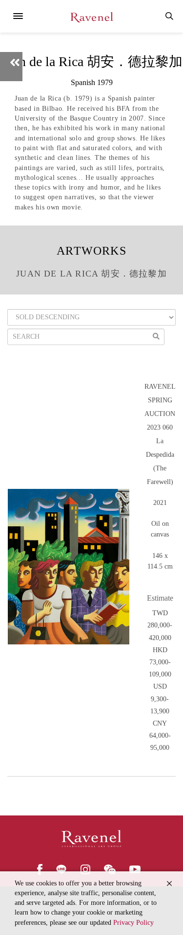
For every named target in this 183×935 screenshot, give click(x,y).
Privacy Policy (133, 922)
